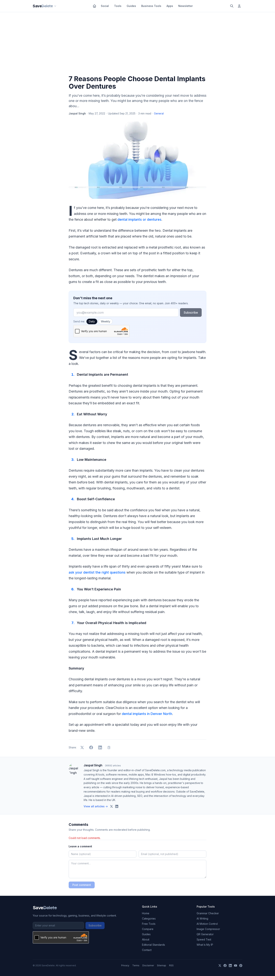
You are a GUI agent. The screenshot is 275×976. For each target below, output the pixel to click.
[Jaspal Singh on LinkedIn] (116, 806)
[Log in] (239, 6)
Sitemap (161, 965)
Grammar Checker (208, 913)
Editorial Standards (153, 944)
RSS (171, 965)
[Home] (94, 6)
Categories (149, 918)
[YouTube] (235, 965)
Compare (147, 929)
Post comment (81, 884)
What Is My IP (205, 944)
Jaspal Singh (77, 113)
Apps (169, 5)
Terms (135, 965)
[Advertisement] (137, 44)
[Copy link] (109, 747)
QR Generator (205, 934)
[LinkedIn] (230, 965)
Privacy (125, 965)
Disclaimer (148, 965)
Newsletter (185, 5)
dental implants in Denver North (147, 714)
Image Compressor (208, 929)
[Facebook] (225, 965)
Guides (131, 5)
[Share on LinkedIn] (100, 747)
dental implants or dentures (139, 219)
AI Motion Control (207, 923)
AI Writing (202, 918)
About (145, 939)
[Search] (232, 6)
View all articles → (96, 806)
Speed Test (204, 939)
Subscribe (191, 312)
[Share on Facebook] (91, 747)
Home (145, 913)
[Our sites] (55, 6)
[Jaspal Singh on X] (111, 806)
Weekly (105, 321)
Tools (117, 5)
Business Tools (151, 5)
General (159, 113)
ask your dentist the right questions (97, 572)
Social (105, 5)
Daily (92, 321)
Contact (147, 950)
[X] (219, 965)
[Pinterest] (240, 965)
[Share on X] (82, 747)
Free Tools (148, 923)
